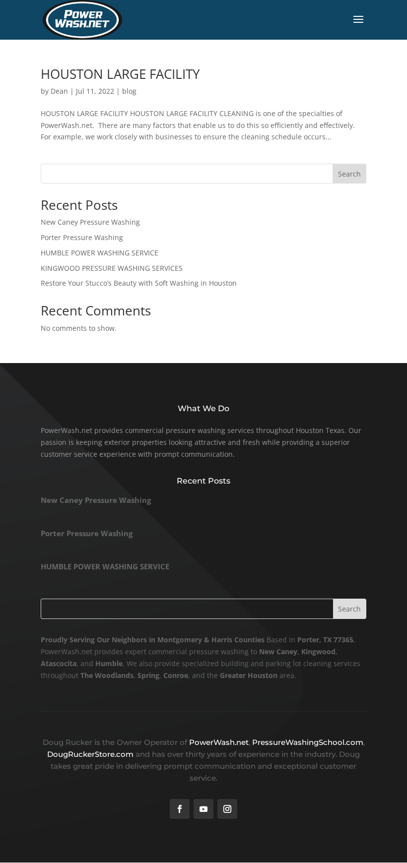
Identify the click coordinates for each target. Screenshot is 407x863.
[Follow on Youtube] (203, 809)
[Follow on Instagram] (227, 809)
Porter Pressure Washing (82, 237)
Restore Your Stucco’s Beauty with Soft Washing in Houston (139, 283)
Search (349, 174)
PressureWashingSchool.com (307, 742)
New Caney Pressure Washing (90, 222)
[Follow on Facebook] (180, 809)
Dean (59, 91)
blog (129, 91)
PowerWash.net (219, 742)
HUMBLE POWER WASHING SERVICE (99, 252)
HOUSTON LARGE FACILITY (120, 74)
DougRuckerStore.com (91, 754)
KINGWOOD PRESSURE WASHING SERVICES (112, 268)
